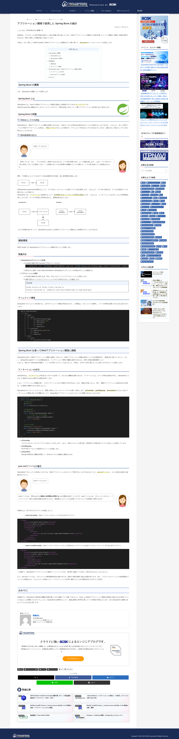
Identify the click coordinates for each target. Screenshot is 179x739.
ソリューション (53, 669)
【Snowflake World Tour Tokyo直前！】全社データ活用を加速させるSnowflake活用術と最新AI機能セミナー (154, 67)
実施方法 (53, 64)
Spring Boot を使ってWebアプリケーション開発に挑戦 (65, 69)
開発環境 (51, 61)
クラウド (43, 669)
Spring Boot (69, 669)
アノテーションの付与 (57, 72)
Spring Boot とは (56, 55)
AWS (21, 669)
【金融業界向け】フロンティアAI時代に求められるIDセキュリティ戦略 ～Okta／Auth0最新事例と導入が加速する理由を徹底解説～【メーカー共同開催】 (154, 97)
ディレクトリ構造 (56, 66)
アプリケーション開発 (31, 669)
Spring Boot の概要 (54, 53)
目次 (70, 49)
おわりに (51, 77)
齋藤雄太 (36, 615)
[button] (92, 682)
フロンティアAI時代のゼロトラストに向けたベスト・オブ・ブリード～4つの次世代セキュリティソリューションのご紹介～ (154, 124)
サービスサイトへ (73, 658)
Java (62, 669)
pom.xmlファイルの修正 (58, 74)
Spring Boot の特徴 (56, 58)
